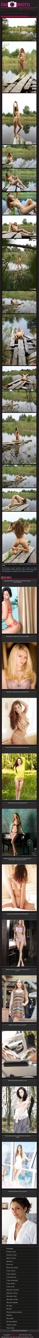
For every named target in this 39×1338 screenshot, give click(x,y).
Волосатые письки (12, 1267)
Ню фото (9, 1309)
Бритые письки (11, 1258)
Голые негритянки (12, 1280)
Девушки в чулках (12, 1293)
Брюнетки (9, 1261)
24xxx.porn (15, 1330)
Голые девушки (11, 1274)
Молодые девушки (12, 1302)
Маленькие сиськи (12, 1299)
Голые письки (10, 1283)
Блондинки (9, 1248)
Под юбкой (9, 1318)
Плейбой (9, 1315)
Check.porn (23, 1330)
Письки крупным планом (14, 1312)
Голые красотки (11, 1277)
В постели (9, 1264)
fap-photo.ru (15, 1335)
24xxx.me (32, 9)
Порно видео (10, 1328)
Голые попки (10, 1286)
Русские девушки (11, 1321)
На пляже (9, 1305)
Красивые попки (11, 1296)
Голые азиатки (10, 1270)
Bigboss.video (23, 9)
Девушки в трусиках (12, 1290)
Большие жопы (11, 1251)
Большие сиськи (11, 1255)
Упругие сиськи (11, 1324)
